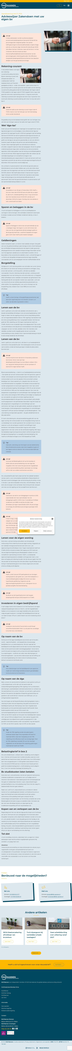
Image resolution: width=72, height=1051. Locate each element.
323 (4, 947)
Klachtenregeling (6, 1008)
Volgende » (7, 947)
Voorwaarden (5, 1006)
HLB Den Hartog (6, 993)
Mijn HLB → (67, 1)
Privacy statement (30, 1042)
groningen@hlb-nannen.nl (55, 896)
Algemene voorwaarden (43, 1042)
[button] (52, 519)
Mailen (16, 1021)
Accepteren (24, 531)
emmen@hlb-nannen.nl (53, 894)
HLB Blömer (4, 990)
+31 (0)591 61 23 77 (14, 894)
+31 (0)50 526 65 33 (16, 896)
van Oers (3, 997)
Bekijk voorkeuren (47, 531)
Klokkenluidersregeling (8, 1010)
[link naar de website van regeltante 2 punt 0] (43, 1048)
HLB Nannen (5, 995)
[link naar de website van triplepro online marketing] (31, 1048)
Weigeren (36, 531)
